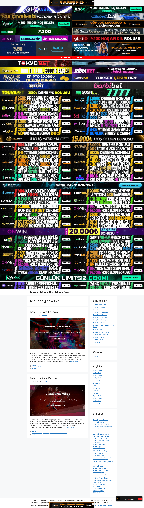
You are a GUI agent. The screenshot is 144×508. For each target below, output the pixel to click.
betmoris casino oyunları (100, 438)
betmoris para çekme (61, 433)
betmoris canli (109, 434)
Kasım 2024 (96, 388)
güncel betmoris (99, 488)
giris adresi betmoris (99, 484)
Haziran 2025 (97, 378)
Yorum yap (34, 368)
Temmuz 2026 (97, 370)
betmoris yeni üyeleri (97, 480)
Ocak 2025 (96, 385)
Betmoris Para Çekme (43, 378)
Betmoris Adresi (98, 339)
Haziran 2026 (97, 373)
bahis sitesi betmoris (100, 418)
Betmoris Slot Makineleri (100, 322)
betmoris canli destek (101, 436)
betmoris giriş (100, 450)
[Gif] (72, 138)
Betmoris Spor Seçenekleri (101, 312)
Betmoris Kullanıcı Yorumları (101, 332)
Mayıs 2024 (96, 403)
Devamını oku (74, 361)
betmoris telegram (98, 472)
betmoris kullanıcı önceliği (98, 457)
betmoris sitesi (98, 466)
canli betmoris (97, 482)
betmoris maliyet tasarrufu (49, 433)
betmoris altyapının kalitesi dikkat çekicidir (101, 424)
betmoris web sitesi (99, 493)
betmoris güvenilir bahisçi (100, 453)
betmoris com (97, 440)
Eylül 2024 (96, 393)
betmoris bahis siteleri (97, 428)
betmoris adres (103, 420)
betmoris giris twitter (99, 448)
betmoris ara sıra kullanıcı (98, 426)
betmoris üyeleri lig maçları (107, 480)
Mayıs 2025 (96, 380)
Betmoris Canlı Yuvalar (99, 304)
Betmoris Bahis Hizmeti (100, 307)
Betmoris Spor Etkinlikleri (100, 317)
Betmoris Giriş (97, 342)
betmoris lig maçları (107, 457)
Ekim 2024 (96, 391)
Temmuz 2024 (97, 398)
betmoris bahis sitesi (99, 430)
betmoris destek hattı (106, 440)
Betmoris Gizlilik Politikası (100, 320)
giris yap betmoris (98, 486)
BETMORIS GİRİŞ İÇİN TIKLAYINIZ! (72, 57)
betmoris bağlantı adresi (97, 432)
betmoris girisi (97, 446)
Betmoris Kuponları (98, 310)
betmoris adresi (99, 422)
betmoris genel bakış (97, 442)
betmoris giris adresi (51, 366)
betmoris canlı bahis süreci (38, 366)
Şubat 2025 (96, 383)
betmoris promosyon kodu (98, 464)
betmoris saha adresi (108, 464)
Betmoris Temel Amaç (99, 337)
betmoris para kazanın (62, 366)
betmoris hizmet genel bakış (98, 455)
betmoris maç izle (96, 459)
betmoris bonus (98, 434)
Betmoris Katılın (97, 329)
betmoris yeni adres (101, 478)
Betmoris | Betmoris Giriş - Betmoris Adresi (50, 292)
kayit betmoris (98, 491)
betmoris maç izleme (104, 459)
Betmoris (34, 365)
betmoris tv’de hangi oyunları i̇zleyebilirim (101, 475)
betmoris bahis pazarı (108, 426)
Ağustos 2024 (97, 396)
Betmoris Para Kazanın (44, 312)
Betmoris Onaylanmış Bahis (101, 334)
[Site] (36, 100)
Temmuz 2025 (97, 375)
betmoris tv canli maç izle (100, 474)
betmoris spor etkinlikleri (100, 470)
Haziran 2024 (97, 401)
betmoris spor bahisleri (100, 468)
